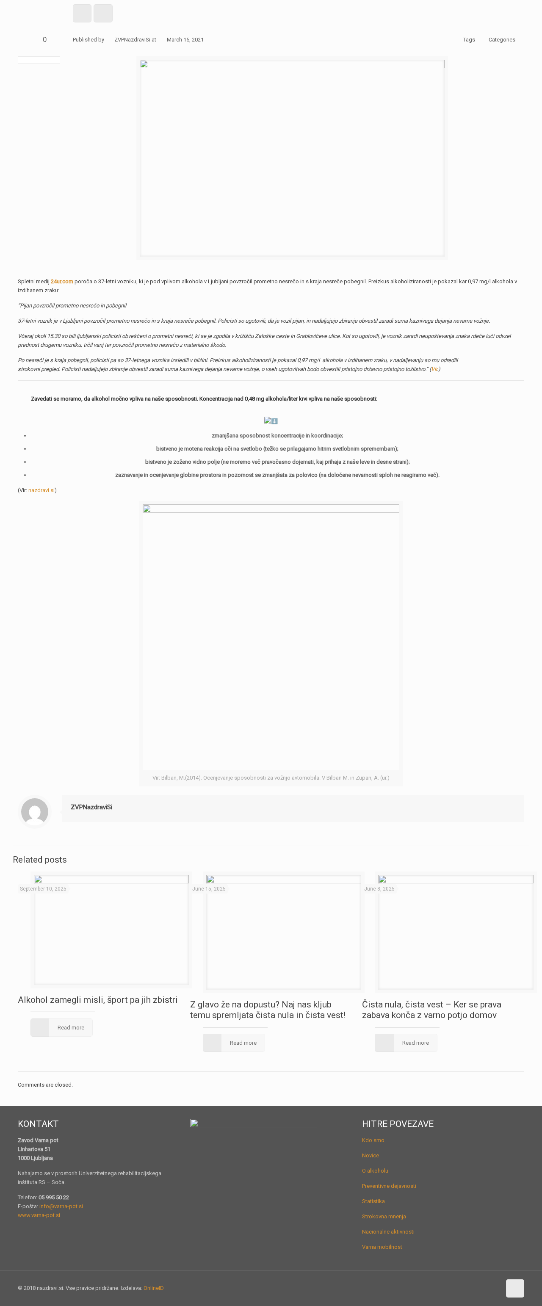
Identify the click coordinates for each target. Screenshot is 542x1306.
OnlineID (154, 1288)
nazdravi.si (41, 490)
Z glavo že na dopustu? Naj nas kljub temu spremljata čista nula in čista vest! (268, 1009)
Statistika (373, 1201)
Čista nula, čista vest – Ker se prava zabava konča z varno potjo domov (431, 1009)
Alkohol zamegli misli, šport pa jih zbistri (98, 1000)
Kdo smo (373, 1140)
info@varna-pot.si (61, 1206)
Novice (370, 1155)
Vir (434, 369)
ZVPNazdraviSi (132, 39)
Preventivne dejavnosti (389, 1186)
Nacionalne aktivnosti (388, 1232)
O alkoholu (375, 1171)
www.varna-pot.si (39, 1215)
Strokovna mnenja (384, 1216)
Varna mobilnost (382, 1247)
